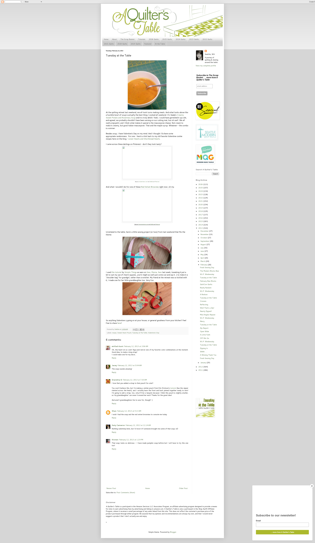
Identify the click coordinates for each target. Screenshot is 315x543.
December (204, 231)
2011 (200, 370)
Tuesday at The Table (139, 333)
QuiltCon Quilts (206, 284)
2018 (200, 211)
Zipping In (204, 348)
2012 (200, 367)
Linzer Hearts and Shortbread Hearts (144, 138)
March (203, 261)
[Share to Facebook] (141, 329)
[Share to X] (138, 329)
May (202, 254)
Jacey (114, 365)
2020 (200, 204)
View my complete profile (206, 65)
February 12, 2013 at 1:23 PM (131, 439)
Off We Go (204, 338)
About (114, 39)
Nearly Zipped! (206, 311)
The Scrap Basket (127, 39)
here (119, 323)
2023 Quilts (194, 39)
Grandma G (117, 380)
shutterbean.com (143, 181)
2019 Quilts (136, 44)
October (204, 237)
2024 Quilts (180, 39)
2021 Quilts (109, 44)
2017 (200, 214)
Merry (202, 321)
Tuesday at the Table (208, 277)
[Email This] (134, 329)
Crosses (203, 301)
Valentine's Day (153, 333)
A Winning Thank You (208, 355)
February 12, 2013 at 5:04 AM (130, 365)
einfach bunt (117, 346)
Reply (114, 358)
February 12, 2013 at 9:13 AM (129, 411)
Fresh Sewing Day (207, 267)
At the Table (160, 44)
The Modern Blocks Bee (209, 271)
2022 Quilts (207, 39)
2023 (200, 194)
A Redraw (204, 294)
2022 (200, 198)
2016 (200, 218)
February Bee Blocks (208, 281)
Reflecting (204, 304)
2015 (200, 221)
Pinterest (157, 181)
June (202, 251)
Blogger (173, 532)
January (203, 362)
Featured (147, 44)
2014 (200, 225)
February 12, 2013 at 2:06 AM (136, 346)
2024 (200, 191)
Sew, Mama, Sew (154, 272)
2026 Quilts (154, 39)
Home (106, 39)
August (203, 244)
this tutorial (116, 272)
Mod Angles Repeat (207, 314)
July (202, 248)
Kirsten (115, 439)
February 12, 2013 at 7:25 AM (135, 380)
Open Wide (204, 331)
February (204, 264)
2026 (200, 184)
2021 (200, 201)
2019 (200, 208)
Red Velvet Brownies (150, 186)
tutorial (173, 388)
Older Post (183, 488)
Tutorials (141, 39)
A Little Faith (205, 335)
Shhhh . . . (203, 351)
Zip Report (204, 328)
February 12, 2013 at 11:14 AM (138, 425)
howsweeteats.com (143, 224)
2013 (200, 228)
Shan (114, 411)
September (205, 241)
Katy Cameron (118, 425)
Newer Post (111, 488)
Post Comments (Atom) (126, 492)
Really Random (205, 287)
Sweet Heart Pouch (124, 333)
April (202, 258)
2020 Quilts (122, 44)
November (204, 234)
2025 (200, 187)
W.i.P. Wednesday (207, 274)
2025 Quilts (167, 39)
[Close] (312, 486)
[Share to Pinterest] (143, 329)
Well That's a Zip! (207, 308)
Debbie (151, 181)
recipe (114, 333)
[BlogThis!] (136, 329)
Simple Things (131, 272)
